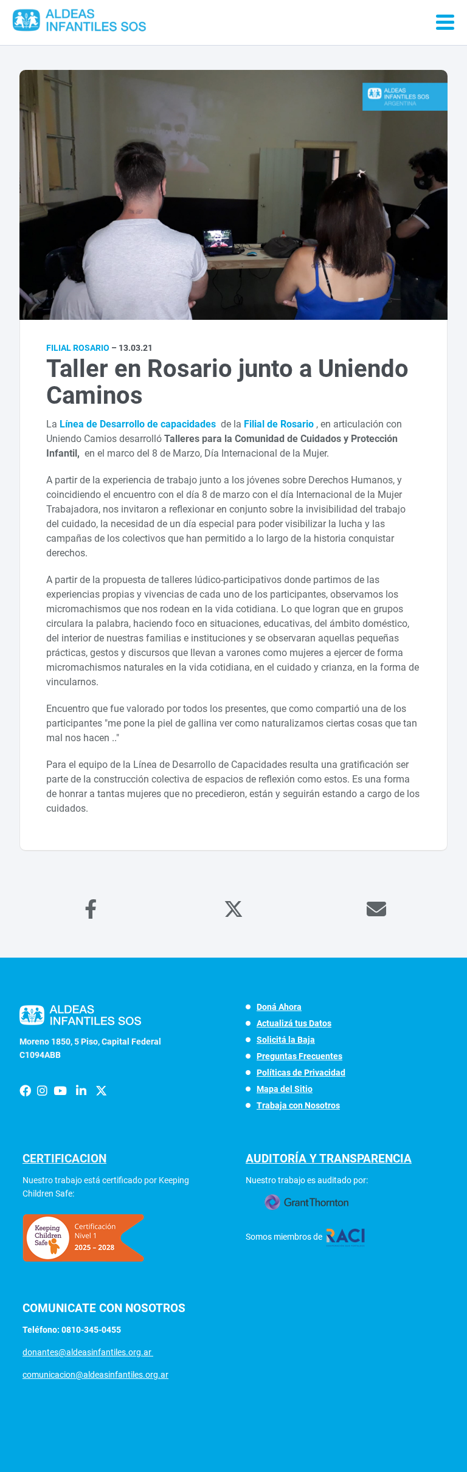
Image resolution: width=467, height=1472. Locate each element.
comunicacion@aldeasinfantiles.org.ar (95, 1375)
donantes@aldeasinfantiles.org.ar (87, 1352)
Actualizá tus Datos (294, 1023)
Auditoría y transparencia (329, 1159)
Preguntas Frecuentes (299, 1056)
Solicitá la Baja (286, 1040)
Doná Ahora (279, 1007)
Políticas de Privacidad (301, 1072)
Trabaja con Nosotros (298, 1105)
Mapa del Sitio (285, 1089)
